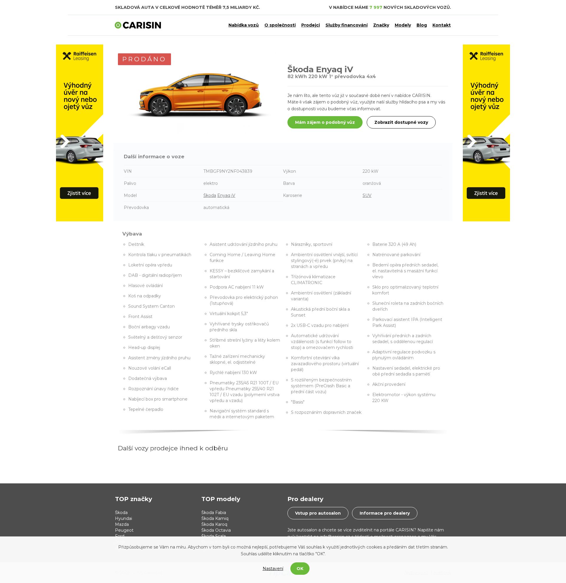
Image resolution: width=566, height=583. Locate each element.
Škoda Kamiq (214, 518)
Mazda (122, 524)
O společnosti (280, 25)
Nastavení (273, 568)
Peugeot (124, 530)
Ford (119, 536)
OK (300, 568)
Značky (381, 25)
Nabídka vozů (243, 25)
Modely (403, 25)
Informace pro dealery (385, 513)
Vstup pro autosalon (318, 513)
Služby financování (346, 25)
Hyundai (123, 518)
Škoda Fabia (213, 512)
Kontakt (441, 25)
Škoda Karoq (214, 524)
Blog (422, 25)
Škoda (209, 195)
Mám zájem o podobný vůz (325, 122)
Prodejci (310, 25)
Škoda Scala (213, 536)
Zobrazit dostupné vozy (401, 122)
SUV (367, 195)
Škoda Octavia (216, 530)
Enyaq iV (226, 195)
